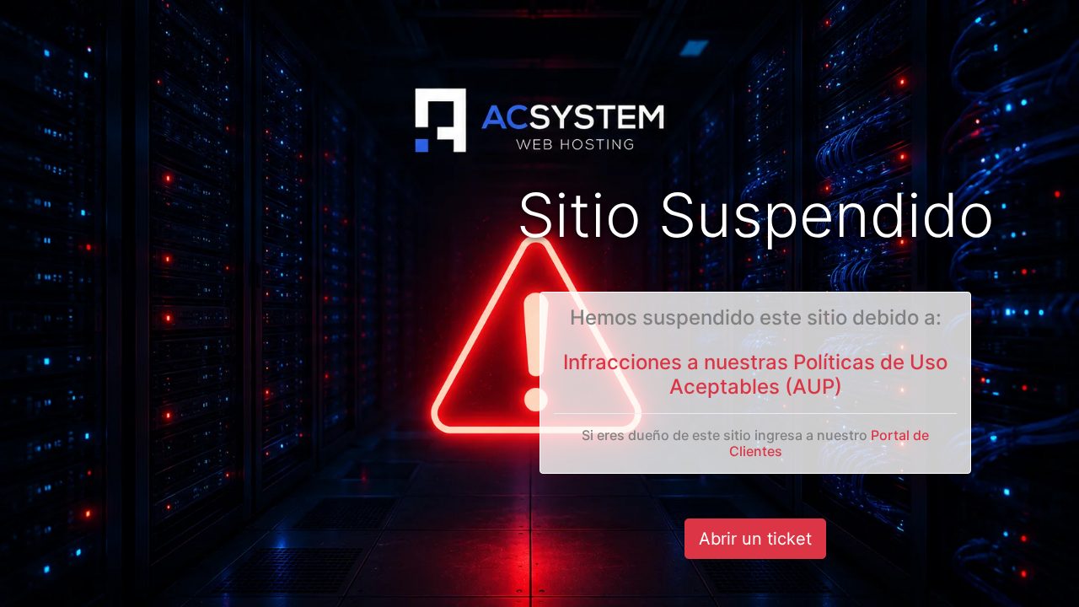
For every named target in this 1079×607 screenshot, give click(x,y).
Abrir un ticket (755, 539)
